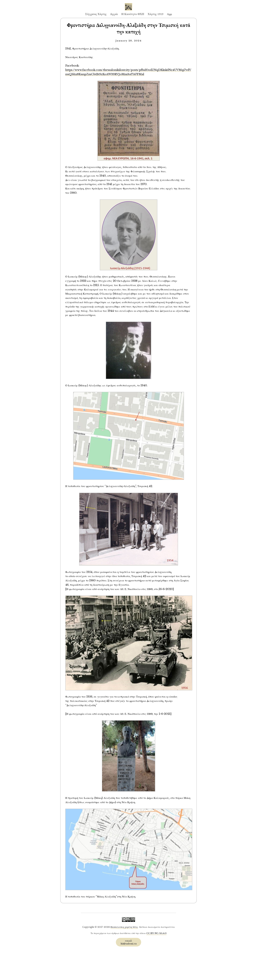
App (169, 14)
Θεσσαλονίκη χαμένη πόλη (124, 927)
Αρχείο (114, 14)
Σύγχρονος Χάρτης (95, 14)
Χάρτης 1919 (155, 14)
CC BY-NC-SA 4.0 (156, 933)
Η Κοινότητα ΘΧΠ (132, 14)
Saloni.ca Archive (128, 4)
